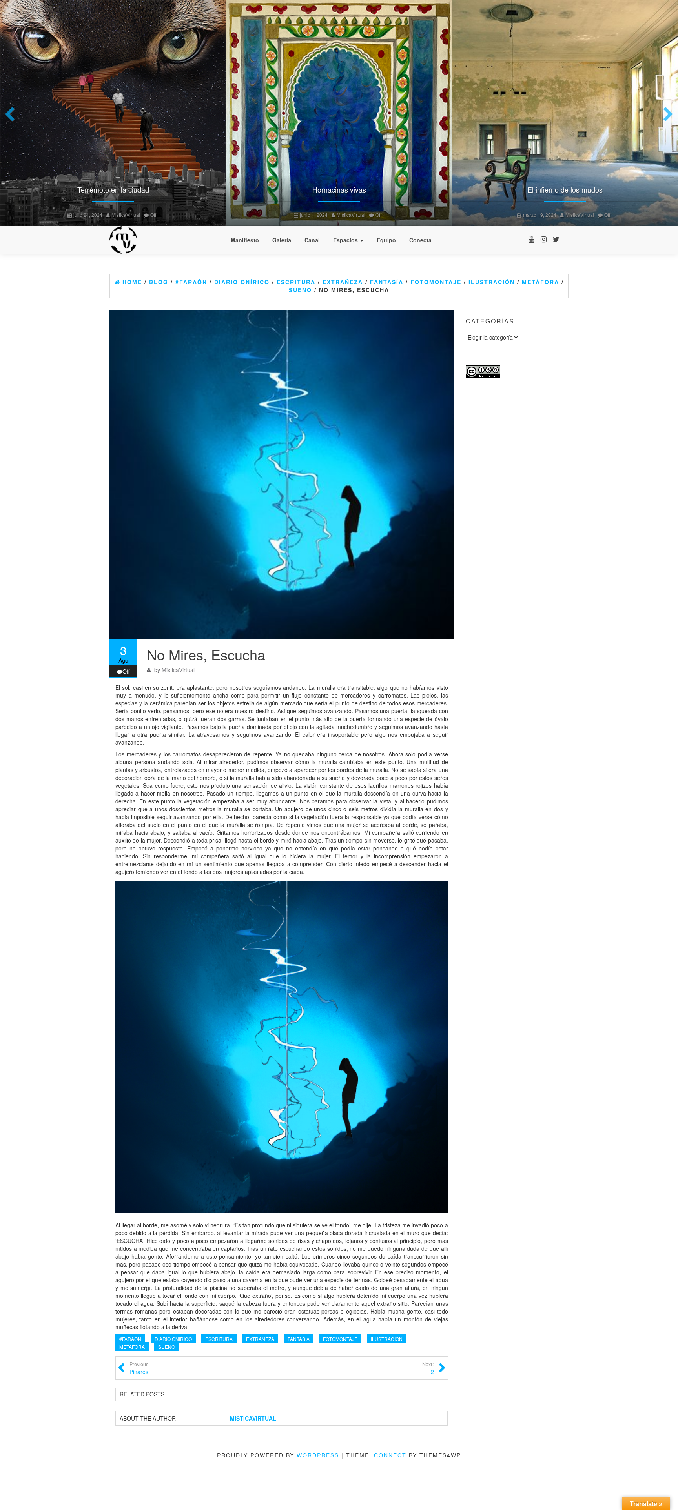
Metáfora (132, 1346)
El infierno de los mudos (161, 189)
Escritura (219, 1339)
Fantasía (299, 1339)
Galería (281, 240)
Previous (12, 115)
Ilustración (387, 1339)
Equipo (386, 240)
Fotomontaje (340, 1339)
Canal (312, 240)
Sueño (166, 1346)
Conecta (420, 240)
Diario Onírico (173, 1339)
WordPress (318, 1455)
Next (666, 115)
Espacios (346, 240)
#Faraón (130, 1339)
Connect (390, 1455)
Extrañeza (260, 1339)
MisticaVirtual (176, 214)
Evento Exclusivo (613, 189)
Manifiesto (245, 240)
